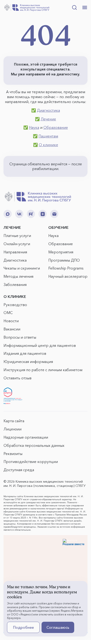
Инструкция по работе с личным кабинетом (43, 369)
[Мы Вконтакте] (19, 214)
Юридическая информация (28, 361)
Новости (11, 320)
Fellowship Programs (66, 268)
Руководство (15, 304)
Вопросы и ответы (20, 337)
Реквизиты (13, 453)
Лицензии (12, 429)
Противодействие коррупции (31, 461)
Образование (55, 127)
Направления (15, 252)
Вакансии (12, 329)
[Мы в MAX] (8, 214)
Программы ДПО (64, 260)
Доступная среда (19, 469)
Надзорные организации (26, 437)
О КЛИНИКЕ (15, 296)
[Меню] (85, 7)
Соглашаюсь (57, 627)
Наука (34, 127)
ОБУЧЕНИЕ (58, 227)
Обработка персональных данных (34, 445)
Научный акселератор (68, 276)
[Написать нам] (54, 214)
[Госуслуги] (13, 396)
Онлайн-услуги (17, 243)
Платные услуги (17, 235)
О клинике (48, 144)
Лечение (48, 119)
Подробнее (23, 627)
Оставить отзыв (18, 378)
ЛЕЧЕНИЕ (12, 227)
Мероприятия (60, 252)
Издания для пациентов (25, 353)
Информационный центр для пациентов (40, 345)
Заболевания (15, 284)
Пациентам (48, 136)
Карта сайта (14, 420)
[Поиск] (74, 7)
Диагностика (48, 110)
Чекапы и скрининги (22, 268)
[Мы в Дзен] (42, 214)
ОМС (8, 312)
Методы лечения (18, 276)
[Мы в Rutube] (31, 214)
